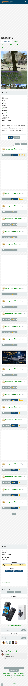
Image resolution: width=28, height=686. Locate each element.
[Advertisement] (14, 19)
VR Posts (9, 675)
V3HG (11, 570)
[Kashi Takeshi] (16, 642)
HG (15, 570)
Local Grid (20, 570)
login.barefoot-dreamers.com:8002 (11, 102)
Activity (17, 41)
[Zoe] (10, 642)
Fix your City (6, 682)
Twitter (22, 675)
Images (5, 44)
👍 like (10, 137)
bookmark (16, 137)
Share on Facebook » (18, 668)
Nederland (18, 149)
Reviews (20, 44)
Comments (6, 48)
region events (11, 592)
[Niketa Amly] (13, 642)
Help (11, 677)
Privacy (18, 675)
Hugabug (7, 654)
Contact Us (15, 677)
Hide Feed (17, 144)
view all (23, 630)
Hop (7, 570)
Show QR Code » (8, 668)
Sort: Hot (24, 144)
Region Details (7, 41)
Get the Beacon (7, 673)
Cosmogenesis (6, 112)
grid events (17, 592)
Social (3, 108)
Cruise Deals (12, 682)
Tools (4, 675)
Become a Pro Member (18, 673)
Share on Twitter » (14, 670)
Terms (14, 675)
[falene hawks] (3, 642)
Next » (14, 513)
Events (13, 44)
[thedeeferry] (7, 642)
